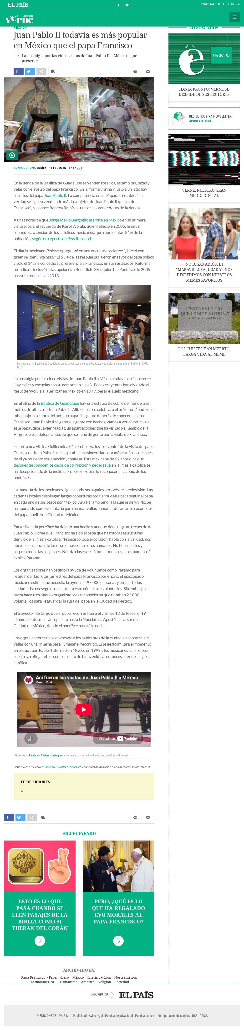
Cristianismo (67, 982)
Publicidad (80, 1015)
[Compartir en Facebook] (19, 71)
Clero (64, 978)
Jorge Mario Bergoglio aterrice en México (85, 220)
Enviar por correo (148, 71)
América (88, 982)
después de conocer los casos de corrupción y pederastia (62, 465)
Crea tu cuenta (229, 4)
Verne (19, 19)
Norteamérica (125, 978)
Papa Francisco (33, 978)
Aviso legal (96, 1015)
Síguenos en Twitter (127, 4)
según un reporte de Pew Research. (62, 238)
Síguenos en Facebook (119, 4)
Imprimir (135, 71)
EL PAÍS (136, 994)
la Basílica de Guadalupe (58, 403)
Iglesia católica (99, 978)
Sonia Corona (25, 168)
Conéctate (208, 4)
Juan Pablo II (55, 195)
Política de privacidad (119, 1015)
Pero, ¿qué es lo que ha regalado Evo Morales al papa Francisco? (118, 912)
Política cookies (145, 1015)
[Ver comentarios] (54, 71)
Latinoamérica (42, 982)
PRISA (203, 1015)
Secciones (234, 17)
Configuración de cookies (174, 1015)
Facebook (34, 755)
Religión (20, 27)
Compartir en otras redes (41, 71)
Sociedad (122, 982)
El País (19, 4)
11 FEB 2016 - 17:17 (65, 168)
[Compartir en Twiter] (30, 71)
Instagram (57, 755)
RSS (194, 1015)
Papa (53, 978)
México (78, 978)
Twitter (45, 755)
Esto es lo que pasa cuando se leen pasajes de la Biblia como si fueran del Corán (40, 915)
